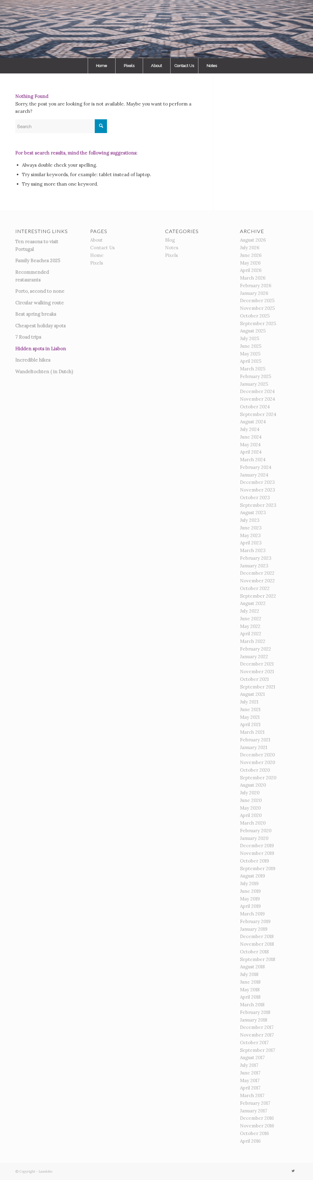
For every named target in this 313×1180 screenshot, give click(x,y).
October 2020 (255, 770)
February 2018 (255, 1012)
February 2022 (255, 649)
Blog (170, 240)
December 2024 (257, 391)
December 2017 (257, 1027)
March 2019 (252, 914)
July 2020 (250, 793)
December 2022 (257, 573)
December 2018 (257, 936)
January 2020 (254, 838)
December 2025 (257, 300)
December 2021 (257, 664)
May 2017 (250, 1080)
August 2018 (252, 967)
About (96, 240)
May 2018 (250, 990)
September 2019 (257, 868)
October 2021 (254, 679)
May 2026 (250, 263)
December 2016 (257, 1118)
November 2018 (257, 944)
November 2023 (257, 490)
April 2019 (250, 906)
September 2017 (257, 1050)
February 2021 (255, 740)
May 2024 (250, 444)
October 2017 (254, 1042)
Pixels (96, 263)
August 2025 (253, 331)
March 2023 (253, 550)
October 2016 (254, 1133)
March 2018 (252, 1004)
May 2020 (250, 808)
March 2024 (253, 459)
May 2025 (250, 354)
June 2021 (250, 709)
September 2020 (258, 778)
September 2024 (258, 414)
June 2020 (251, 800)
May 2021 (250, 717)
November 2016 (257, 1126)
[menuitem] (101, 65)
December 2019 (257, 845)
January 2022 (254, 656)
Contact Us (102, 247)
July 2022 (249, 611)
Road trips (30, 337)
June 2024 (251, 437)
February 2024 (255, 467)
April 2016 (250, 1141)
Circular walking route (39, 303)
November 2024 (257, 399)
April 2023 (251, 543)
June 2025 (250, 346)
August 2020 (253, 785)
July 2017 (249, 1065)
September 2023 (258, 505)
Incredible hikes (32, 360)
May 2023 (250, 535)
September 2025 (258, 323)
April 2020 (251, 815)
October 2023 (255, 497)
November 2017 (257, 1035)
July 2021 (249, 702)
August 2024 (253, 422)
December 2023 (257, 482)
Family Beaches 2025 (37, 260)
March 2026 (253, 278)
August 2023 (253, 512)
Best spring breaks (35, 314)
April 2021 (250, 724)
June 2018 (250, 982)
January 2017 (253, 1111)
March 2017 (252, 1095)
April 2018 (250, 997)
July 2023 (250, 520)
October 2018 (254, 952)
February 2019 (255, 921)
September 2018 (257, 959)
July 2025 (249, 338)
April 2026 (251, 270)
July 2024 (250, 429)
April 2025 (250, 361)
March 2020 (253, 823)
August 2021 (252, 694)
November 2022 (257, 581)
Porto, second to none (39, 291)
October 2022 (255, 588)
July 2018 (249, 974)
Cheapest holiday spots (40, 325)
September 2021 (257, 687)
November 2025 (257, 308)
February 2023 (255, 558)
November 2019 (257, 853)
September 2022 (258, 596)
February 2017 (255, 1103)
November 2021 (257, 671)
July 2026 (250, 247)
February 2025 (255, 376)
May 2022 (250, 626)
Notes (171, 247)
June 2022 (250, 619)
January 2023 (254, 566)
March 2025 (252, 369)
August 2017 (252, 1057)
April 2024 (251, 452)
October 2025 (255, 316)
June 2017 (250, 1073)
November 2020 (257, 762)
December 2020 (257, 755)
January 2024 (254, 475)
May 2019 (250, 899)
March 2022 (252, 641)
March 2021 (252, 732)
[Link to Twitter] (293, 1170)
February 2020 (255, 830)
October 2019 (254, 861)
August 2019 (252, 876)
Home (97, 255)
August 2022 (253, 603)
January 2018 (253, 1020)
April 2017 (250, 1088)
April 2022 (250, 633)
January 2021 (253, 747)
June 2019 (250, 891)
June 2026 (251, 255)
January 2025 (254, 384)
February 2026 (255, 285)
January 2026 (254, 293)
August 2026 (253, 240)
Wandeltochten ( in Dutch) (44, 371)
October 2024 (255, 407)
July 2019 (249, 883)
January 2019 (253, 929)
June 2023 (251, 528)
